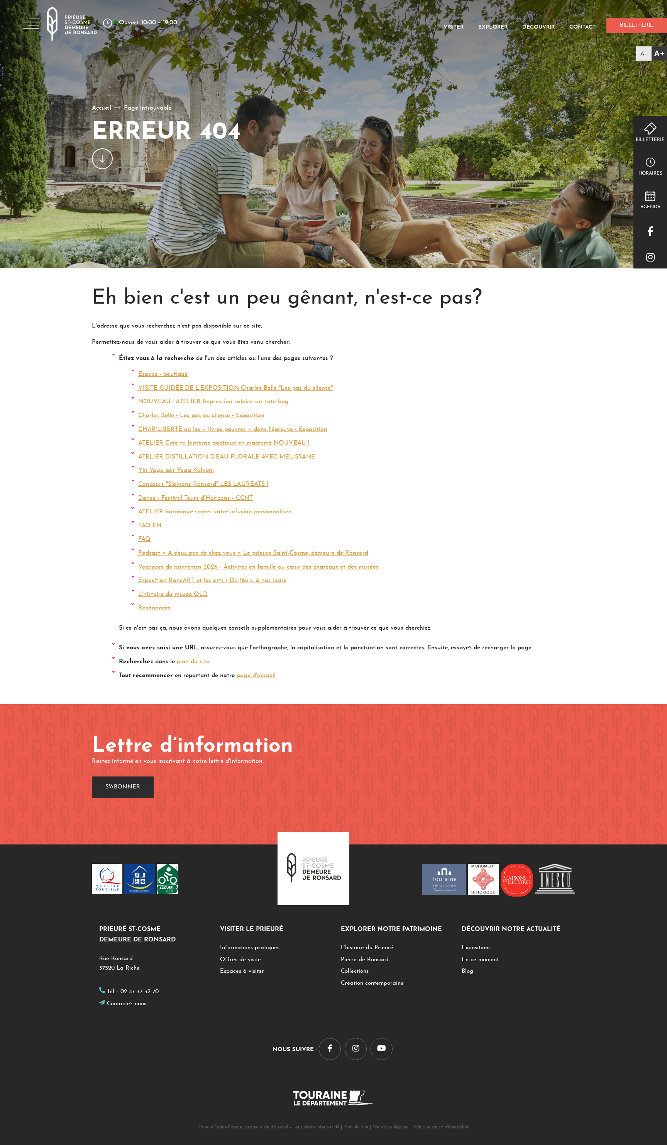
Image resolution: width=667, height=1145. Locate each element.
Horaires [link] (650, 173)
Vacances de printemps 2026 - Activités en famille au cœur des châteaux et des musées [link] (258, 567)
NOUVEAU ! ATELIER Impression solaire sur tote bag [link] (213, 402)
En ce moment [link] (480, 960)
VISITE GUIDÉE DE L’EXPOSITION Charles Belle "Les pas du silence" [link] (235, 388)
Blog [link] (467, 971)
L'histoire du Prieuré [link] (367, 948)
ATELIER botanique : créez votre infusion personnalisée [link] (214, 512)
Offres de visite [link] (240, 960)
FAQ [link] (144, 539)
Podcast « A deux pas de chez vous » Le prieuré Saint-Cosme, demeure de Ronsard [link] (253, 553)
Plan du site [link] (356, 1127)
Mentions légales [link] (390, 1127)
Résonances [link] (154, 608)
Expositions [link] (476, 948)
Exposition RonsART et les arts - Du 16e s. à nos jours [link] (212, 581)
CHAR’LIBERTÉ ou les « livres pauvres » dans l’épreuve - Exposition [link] (232, 429)
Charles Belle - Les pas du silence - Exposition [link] (201, 416)
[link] (651, 53)
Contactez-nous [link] (126, 1004)
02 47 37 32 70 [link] (139, 992)
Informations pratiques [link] (249, 948)
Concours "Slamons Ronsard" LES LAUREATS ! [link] (203, 484)
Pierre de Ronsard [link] (365, 960)
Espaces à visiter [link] (242, 971)
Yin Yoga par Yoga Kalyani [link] (176, 470)
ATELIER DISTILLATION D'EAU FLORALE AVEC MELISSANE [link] (226, 457)
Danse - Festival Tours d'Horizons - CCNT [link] (195, 498)
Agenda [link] (650, 207)
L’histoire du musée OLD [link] (173, 594)
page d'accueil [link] (256, 676)
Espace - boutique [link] (163, 374)
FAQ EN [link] (149, 526)
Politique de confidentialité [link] (440, 1127)
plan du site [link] (193, 662)
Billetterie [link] (650, 140)
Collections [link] (355, 971)
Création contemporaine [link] (372, 983)
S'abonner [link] (122, 787)
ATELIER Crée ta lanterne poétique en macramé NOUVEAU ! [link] (223, 443)
